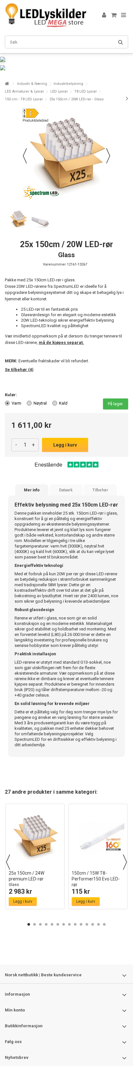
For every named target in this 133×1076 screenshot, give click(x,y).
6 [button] (57, 924)
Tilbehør (100, 490)
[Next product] (127, 98)
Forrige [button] (25, 156)
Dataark (66, 490)
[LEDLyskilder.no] (45, 15)
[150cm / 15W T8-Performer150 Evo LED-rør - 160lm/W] (98, 837)
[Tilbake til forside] (7, 84)
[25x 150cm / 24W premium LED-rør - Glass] (35, 837)
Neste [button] (108, 156)
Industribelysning (68, 84)
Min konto (15, 1010)
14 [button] (104, 924)
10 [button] (81, 924)
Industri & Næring (32, 84)
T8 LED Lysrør (85, 91)
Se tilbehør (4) (19, 369)
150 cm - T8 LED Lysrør (24, 99)
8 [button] (69, 924)
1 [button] (28, 924)
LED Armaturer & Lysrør (24, 91)
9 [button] (75, 924)
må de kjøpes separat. (61, 342)
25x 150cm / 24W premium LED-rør (26, 878)
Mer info (32, 490)
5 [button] (52, 924)
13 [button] (98, 924)
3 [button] (40, 924)
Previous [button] (8, 862)
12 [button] (92, 924)
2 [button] (34, 924)
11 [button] (87, 924)
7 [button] (63, 924)
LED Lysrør (59, 91)
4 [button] (46, 924)
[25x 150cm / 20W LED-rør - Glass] (18, 219)
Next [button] (125, 862)
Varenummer (54, 264)
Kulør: (11, 394)
